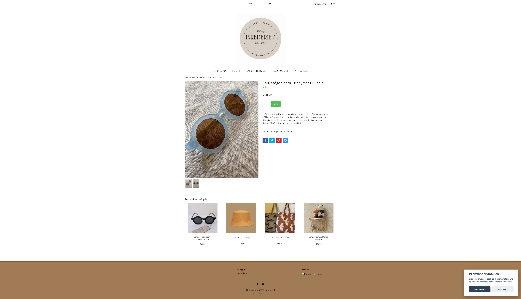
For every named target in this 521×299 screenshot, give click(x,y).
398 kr (280, 243)
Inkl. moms (321, 4)
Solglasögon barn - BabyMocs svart (202, 238)
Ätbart (304, 71)
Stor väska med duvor (279, 237)
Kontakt (241, 269)
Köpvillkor (242, 273)
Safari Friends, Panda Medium (318, 238)
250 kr (202, 244)
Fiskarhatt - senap (241, 237)
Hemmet (235, 71)
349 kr (318, 244)
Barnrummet (280, 71)
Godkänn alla (479, 289)
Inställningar (502, 289)
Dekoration (220, 71)
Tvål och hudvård (256, 71)
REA (294, 71)
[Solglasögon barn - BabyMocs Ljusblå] (221, 129)
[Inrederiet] (260, 35)
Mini (192, 77)
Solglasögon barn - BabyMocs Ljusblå (210, 77)
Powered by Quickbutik (260, 294)
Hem (187, 77)
